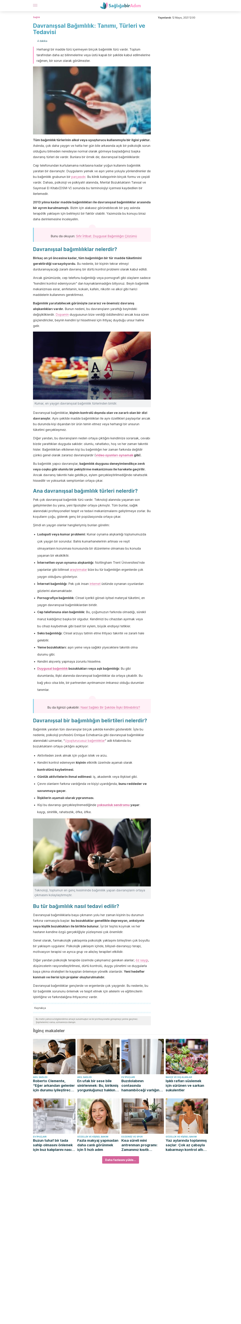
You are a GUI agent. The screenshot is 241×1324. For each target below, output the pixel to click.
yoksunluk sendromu (113, 805)
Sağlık (36, 17)
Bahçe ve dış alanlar (179, 1077)
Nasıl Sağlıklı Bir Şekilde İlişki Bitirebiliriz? (110, 707)
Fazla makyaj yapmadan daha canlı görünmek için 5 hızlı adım (97, 1145)
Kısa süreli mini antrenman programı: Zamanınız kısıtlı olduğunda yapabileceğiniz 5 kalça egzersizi (141, 1145)
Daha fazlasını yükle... (120, 1160)
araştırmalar (78, 569)
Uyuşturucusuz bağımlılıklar (85, 740)
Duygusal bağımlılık (52, 668)
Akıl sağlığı (40, 1077)
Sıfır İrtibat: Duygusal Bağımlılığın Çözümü (106, 236)
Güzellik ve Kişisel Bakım (92, 1136)
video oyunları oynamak (114, 455)
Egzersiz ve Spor (132, 1136)
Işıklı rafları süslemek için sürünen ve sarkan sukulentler (185, 1085)
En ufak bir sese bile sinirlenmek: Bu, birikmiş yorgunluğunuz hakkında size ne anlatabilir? (98, 1085)
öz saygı (142, 960)
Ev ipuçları (128, 1077)
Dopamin (62, 314)
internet (95, 584)
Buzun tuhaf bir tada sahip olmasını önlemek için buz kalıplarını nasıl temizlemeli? (53, 1145)
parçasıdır (78, 177)
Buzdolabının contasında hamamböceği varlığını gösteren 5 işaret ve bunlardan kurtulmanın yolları (140, 1085)
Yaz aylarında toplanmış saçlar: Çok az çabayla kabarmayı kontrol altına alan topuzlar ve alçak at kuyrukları (187, 1145)
